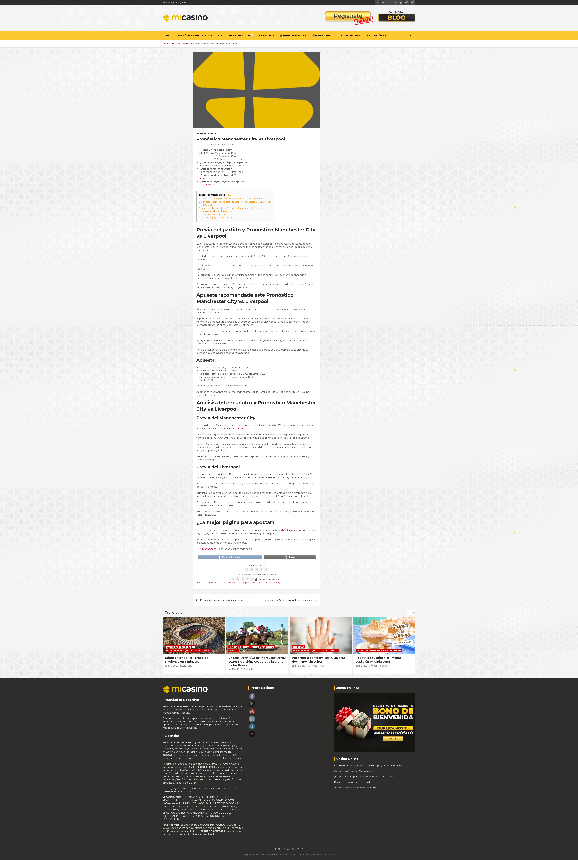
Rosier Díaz (186, 665)
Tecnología (173, 612)
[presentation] (409, 612)
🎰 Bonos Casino (322, 35)
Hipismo (233, 651)
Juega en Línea (375, 35)
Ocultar (231, 195)
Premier (239, 428)
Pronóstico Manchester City (265, 582)
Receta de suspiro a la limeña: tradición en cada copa (378, 659)
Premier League (206, 133)
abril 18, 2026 (235, 669)
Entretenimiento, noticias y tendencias (188, 651)
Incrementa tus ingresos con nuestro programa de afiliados (368, 765)
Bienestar (298, 647)
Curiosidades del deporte (180, 647)
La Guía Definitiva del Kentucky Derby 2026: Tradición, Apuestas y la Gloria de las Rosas (257, 661)
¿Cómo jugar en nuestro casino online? (356, 787)
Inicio (169, 35)
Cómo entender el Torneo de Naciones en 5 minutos (186, 659)
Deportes (265, 35)
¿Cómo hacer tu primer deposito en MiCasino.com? (363, 776)
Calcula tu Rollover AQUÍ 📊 (235, 35)
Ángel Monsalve (379, 665)
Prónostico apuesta (218, 582)
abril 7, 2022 (202, 144)
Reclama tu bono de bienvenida (352, 782)
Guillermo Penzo (316, 665)
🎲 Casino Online (348, 35)
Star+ (202, 178)
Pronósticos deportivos (194, 35)
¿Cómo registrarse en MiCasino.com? (355, 771)
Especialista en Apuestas (223, 144)
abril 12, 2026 (298, 665)
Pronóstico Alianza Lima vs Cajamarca (221, 599)
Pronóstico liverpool (239, 582)
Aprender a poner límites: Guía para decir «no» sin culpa (318, 659)
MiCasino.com (207, 184)
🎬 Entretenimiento (292, 35)
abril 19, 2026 (171, 665)
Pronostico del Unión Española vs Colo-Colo (287, 599)
